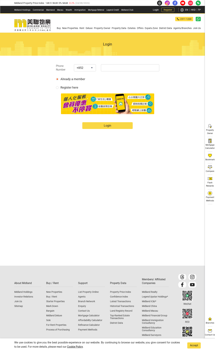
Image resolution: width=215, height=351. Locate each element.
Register (168, 9)
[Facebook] (182, 285)
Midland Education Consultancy (151, 329)
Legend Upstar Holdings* (155, 296)
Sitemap (18, 306)
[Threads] (182, 277)
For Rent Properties (56, 325)
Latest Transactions (120, 301)
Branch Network (86, 301)
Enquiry (82, 306)
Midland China (149, 306)
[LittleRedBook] (187, 313)
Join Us (18, 301)
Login (156, 9)
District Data (116, 323)
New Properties (54, 292)
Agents (81, 296)
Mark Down (52, 306)
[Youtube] (192, 285)
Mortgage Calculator (89, 315)
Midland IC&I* (149, 301)
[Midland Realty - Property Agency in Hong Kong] (32, 25)
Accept (194, 345)
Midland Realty (149, 292)
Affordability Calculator (90, 320)
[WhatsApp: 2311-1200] (198, 19)
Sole (48, 320)
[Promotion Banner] (107, 103)
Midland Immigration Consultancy (153, 321)
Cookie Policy (75, 346)
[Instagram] (192, 277)
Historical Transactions (122, 306)
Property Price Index (120, 292)
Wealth (69, 10)
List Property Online (88, 292)
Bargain (50, 310)
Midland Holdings (22, 10)
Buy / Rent (51, 296)
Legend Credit (112, 10)
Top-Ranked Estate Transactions (120, 317)
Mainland (50, 10)
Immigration (80, 10)
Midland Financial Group (154, 315)
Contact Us (84, 310)
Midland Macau (150, 310)
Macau (60, 10)
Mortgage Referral (96, 10)
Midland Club (127, 10)
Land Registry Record (121, 310)
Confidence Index (119, 296)
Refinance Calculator (89, 325)
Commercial (38, 10)
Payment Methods (87, 329)
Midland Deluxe (54, 315)
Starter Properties (55, 301)
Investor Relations (23, 296)
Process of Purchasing (58, 329)
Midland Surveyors (151, 335)
